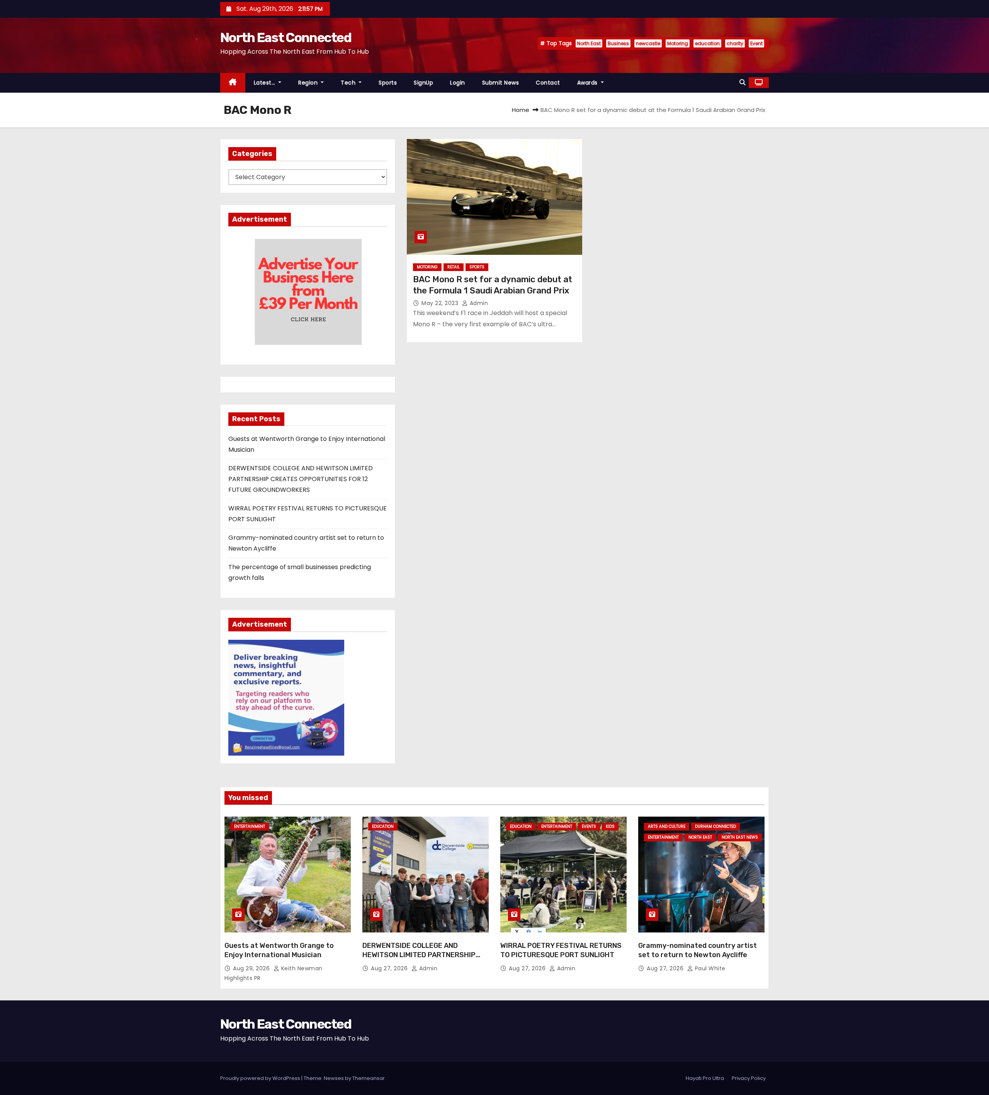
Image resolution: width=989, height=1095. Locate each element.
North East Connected (285, 38)
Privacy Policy (749, 1078)
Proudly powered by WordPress (260, 1078)
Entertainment (249, 826)
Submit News (500, 82)
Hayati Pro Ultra (705, 1078)
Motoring (677, 43)
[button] (742, 82)
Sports (388, 82)
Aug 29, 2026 (252, 968)
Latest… (265, 82)
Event (756, 43)
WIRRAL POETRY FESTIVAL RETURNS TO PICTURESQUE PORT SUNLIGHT (561, 950)
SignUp (423, 82)
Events (589, 826)
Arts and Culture (666, 826)
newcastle (648, 43)
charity (735, 43)
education (707, 43)
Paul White (709, 968)
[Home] (232, 83)
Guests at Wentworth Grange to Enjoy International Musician (279, 950)
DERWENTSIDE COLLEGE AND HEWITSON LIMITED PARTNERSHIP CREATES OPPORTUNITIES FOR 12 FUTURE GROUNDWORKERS (300, 479)
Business (618, 43)
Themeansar (368, 1078)
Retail (453, 267)
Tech (349, 82)
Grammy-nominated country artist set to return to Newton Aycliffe (697, 950)
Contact (548, 82)
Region (308, 82)
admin (478, 303)
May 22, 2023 (440, 303)
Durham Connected (715, 826)
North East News (740, 837)
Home (520, 110)
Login (457, 82)
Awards (588, 82)
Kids (610, 826)
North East (589, 43)
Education (383, 826)
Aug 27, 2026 (390, 968)
